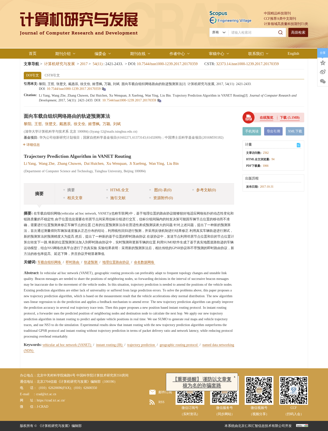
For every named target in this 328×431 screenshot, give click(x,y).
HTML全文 (119, 190)
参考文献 (206, 190)
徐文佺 (79, 124)
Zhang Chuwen (69, 163)
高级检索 (298, 32)
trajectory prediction (141, 345)
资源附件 (163, 198)
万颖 (106, 124)
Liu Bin (173, 163)
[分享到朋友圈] (322, 81)
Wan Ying (156, 163)
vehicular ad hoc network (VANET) (67, 345)
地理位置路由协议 (116, 262)
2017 (84, 64)
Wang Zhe (47, 163)
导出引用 (273, 131)
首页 (32, 53)
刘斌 (117, 124)
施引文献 (118, 198)
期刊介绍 (63, 54)
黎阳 (27, 124)
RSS (161, 402)
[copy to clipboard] (159, 100)
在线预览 (266, 117)
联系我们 (256, 54)
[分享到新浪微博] (322, 71)
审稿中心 (216, 54)
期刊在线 (138, 54)
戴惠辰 (65, 124)
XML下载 (295, 131)
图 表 (162, 190)
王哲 (38, 124)
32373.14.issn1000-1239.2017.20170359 (247, 64)
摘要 (71, 190)
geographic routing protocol (179, 345)
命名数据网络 (144, 262)
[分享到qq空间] (322, 62)
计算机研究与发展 (59, 64)
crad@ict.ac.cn (46, 394)
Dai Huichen (93, 163)
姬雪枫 (94, 124)
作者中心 (177, 54)
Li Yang (30, 163)
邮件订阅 (165, 392)
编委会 (100, 54)
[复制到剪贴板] (104, 89)
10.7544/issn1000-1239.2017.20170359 (167, 64)
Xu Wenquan (116, 163)
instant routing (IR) (109, 345)
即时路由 (73, 262)
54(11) (98, 64)
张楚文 (50, 124)
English (293, 53)
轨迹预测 (91, 262)
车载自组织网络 (49, 262)
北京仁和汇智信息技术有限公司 (261, 426)
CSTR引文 (52, 75)
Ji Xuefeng (137, 163)
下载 (290, 117)
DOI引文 (32, 75)
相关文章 (75, 198)
